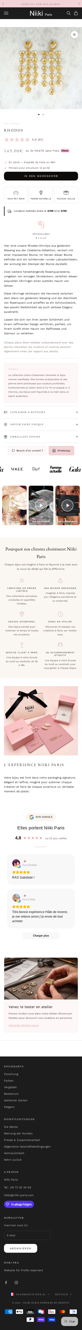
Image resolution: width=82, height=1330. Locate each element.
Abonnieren (20, 1248)
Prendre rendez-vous (24, 1025)
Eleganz (9, 1106)
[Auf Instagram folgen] (16, 1283)
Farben (9, 1080)
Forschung (11, 1074)
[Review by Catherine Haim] (24, 895)
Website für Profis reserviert (23, 1270)
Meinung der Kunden (18, 1133)
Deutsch (61, 1294)
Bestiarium (11, 1093)
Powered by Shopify (55, 1302)
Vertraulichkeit (14, 1153)
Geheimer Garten (15, 1100)
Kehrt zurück (13, 1159)
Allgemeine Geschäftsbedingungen (27, 1146)
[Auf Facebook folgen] (6, 1283)
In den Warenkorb (41, 176)
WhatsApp (63, 450)
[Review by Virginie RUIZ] (24, 861)
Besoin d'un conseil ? (30, 450)
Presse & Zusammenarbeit (22, 1140)
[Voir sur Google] (16, 863)
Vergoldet (10, 1087)
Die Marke (11, 1126)
